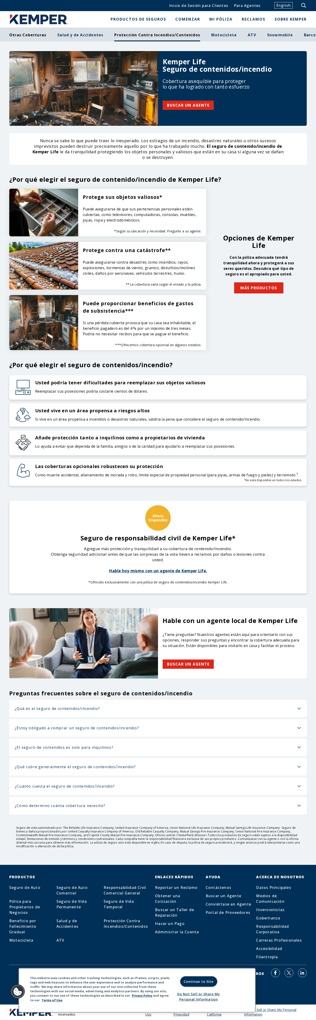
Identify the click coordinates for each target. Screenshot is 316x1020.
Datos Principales (273, 887)
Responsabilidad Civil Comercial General (125, 890)
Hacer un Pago (170, 923)
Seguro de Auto (24, 887)
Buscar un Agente (223, 895)
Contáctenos (218, 887)
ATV (252, 34)
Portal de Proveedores (228, 912)
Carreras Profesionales (279, 940)
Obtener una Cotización (167, 898)
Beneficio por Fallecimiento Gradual (23, 926)
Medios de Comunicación (270, 898)
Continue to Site (199, 981)
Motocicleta (224, 34)
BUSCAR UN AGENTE (188, 105)
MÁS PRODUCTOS (258, 287)
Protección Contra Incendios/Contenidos (126, 923)
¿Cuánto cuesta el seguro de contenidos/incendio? (65, 786)
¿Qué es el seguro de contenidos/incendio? (57, 708)
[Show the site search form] (304, 5)
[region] (137, 990)
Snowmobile (280, 34)
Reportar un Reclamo (176, 887)
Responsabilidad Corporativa (272, 929)
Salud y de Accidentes (80, 34)
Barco (310, 34)
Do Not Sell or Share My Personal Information (198, 997)
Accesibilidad (269, 948)
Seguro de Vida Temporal (119, 904)
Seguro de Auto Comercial (72, 890)
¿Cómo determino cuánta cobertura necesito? (60, 805)
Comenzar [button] (187, 19)
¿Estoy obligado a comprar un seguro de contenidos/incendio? (77, 727)
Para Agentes (247, 5)
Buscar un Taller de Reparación (174, 912)
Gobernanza (268, 918)
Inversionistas (270, 909)
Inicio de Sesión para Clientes (198, 5)
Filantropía (267, 956)
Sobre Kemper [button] (291, 19)
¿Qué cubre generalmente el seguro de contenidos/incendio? (75, 766)
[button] (17, 991)
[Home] (39, 19)
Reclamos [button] (253, 19)
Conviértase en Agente (228, 904)
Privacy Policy (142, 996)
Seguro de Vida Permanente (71, 904)
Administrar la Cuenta (177, 931)
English (283, 5)
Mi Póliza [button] (220, 19)
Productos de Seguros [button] (138, 19)
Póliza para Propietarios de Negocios (24, 907)
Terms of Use (52, 1000)
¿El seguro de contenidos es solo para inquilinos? (64, 747)
